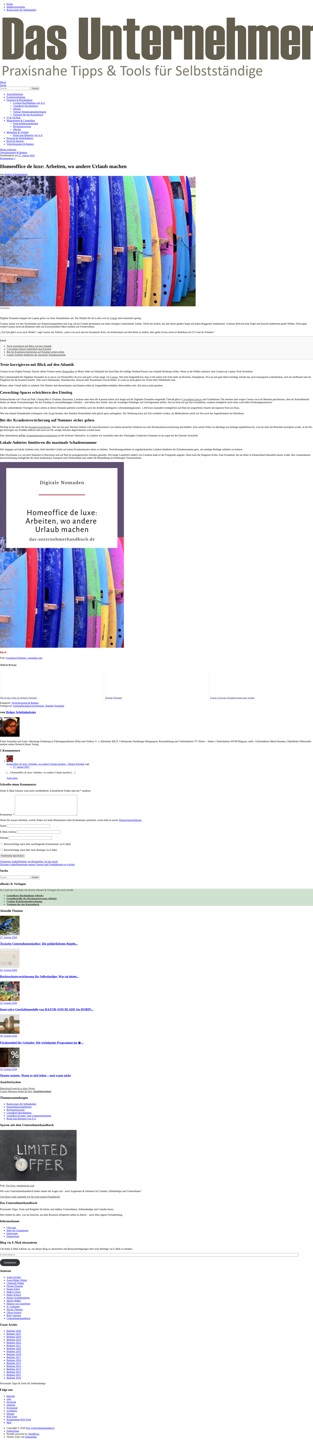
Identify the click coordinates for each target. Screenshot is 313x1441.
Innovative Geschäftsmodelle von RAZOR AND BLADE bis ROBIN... (47, 1009)
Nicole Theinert (15, 1309)
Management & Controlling (21, 120)
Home (10, 4)
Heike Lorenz (14, 1292)
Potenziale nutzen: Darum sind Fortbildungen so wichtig (37, 864)
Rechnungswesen (22, 126)
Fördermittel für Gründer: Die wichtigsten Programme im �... (41, 1042)
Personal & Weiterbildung (20, 138)
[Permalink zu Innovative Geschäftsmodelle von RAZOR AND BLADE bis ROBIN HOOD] (10, 1000)
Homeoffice (68, 371)
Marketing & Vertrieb (18, 132)
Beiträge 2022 (14, 1342)
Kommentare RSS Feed (19, 1419)
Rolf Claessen (14, 1315)
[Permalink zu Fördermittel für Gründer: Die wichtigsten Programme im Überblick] (10, 1032)
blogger (10, 1413)
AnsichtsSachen (15, 94)
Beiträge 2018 (14, 1354)
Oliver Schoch (14, 1312)
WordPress (33, 1434)
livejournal (12, 1407)
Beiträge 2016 (14, 1360)
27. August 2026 (8, 937)
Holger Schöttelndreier (16, 174)
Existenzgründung (16, 97)
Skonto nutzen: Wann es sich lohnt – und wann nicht (35, 1075)
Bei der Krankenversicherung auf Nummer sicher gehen (35, 352)
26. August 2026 (8, 970)
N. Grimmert (13, 1306)
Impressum (12, 1233)
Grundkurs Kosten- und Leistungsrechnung (29, 1115)
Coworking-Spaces (192, 399)
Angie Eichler (14, 1277)
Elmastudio (31, 1436)
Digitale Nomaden (54, 705)
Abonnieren (10, 1262)
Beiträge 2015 (14, 1363)
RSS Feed (12, 1416)
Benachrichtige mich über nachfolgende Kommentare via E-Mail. (37, 844)
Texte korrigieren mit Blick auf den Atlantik (29, 346)
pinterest (11, 1405)
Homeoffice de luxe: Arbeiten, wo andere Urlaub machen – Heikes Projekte (45, 764)
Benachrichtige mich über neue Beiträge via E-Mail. (30, 850)
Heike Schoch (14, 1294)
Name (3, 825)
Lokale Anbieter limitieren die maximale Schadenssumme (36, 354)
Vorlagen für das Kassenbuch (28, 114)
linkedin (11, 1396)
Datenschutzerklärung (130, 820)
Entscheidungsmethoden (25, 123)
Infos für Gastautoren (17, 1230)
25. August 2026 (8, 1003)
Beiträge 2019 (14, 1351)
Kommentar (7, 814)
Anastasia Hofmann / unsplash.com (24, 658)
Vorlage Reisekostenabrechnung (29, 111)
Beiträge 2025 (14, 1333)
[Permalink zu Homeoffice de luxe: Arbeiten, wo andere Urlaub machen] (98, 305)
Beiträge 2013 (14, 1369)
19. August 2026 (8, 1069)
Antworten (12, 778)
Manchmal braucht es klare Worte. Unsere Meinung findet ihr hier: (25, 1090)
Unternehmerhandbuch (18, 1318)
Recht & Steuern (15, 141)
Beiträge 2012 (14, 1372)
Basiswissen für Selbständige (21, 9)
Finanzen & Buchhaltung (19, 100)
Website (4, 837)
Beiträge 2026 (14, 1330)
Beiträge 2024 (14, 1336)
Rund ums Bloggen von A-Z (28, 135)
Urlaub (113, 318)
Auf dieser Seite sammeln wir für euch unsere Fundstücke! (30, 1196)
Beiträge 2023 (14, 1339)
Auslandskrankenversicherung (41, 435)
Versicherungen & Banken (20, 144)
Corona (114, 377)
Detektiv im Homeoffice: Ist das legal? (29, 861)
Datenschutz (13, 1236)
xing (9, 1399)
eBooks (17, 108)
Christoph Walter (15, 1283)
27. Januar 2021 (26, 155)
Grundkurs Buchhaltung (25, 106)
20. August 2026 (8, 1035)
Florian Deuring (15, 1286)
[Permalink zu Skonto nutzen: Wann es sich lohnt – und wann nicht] (10, 1066)
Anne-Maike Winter (17, 1280)
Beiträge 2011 (14, 1375)
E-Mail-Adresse (8, 831)
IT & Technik (14, 117)
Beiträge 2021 (14, 1345)
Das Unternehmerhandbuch (40, 1428)
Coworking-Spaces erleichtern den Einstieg (29, 349)
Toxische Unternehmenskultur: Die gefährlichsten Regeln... (39, 943)
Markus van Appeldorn (18, 1303)
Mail (9, 1422)
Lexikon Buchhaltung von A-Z (29, 103)
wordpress (12, 1410)
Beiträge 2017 (14, 1357)
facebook (11, 1402)
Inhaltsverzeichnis (16, 7)
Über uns (11, 1227)
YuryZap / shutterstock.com (20, 1185)
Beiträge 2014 (14, 1366)
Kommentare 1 (7, 158)
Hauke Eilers (13, 1289)
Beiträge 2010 (14, 1377)
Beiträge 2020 (14, 1348)
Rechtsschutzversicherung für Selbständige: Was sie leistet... (39, 976)
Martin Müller (14, 1300)
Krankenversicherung (40, 427)
